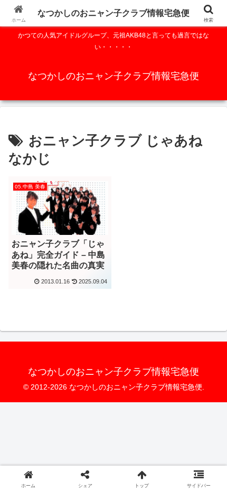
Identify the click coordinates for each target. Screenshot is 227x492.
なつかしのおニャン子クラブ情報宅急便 (113, 12)
